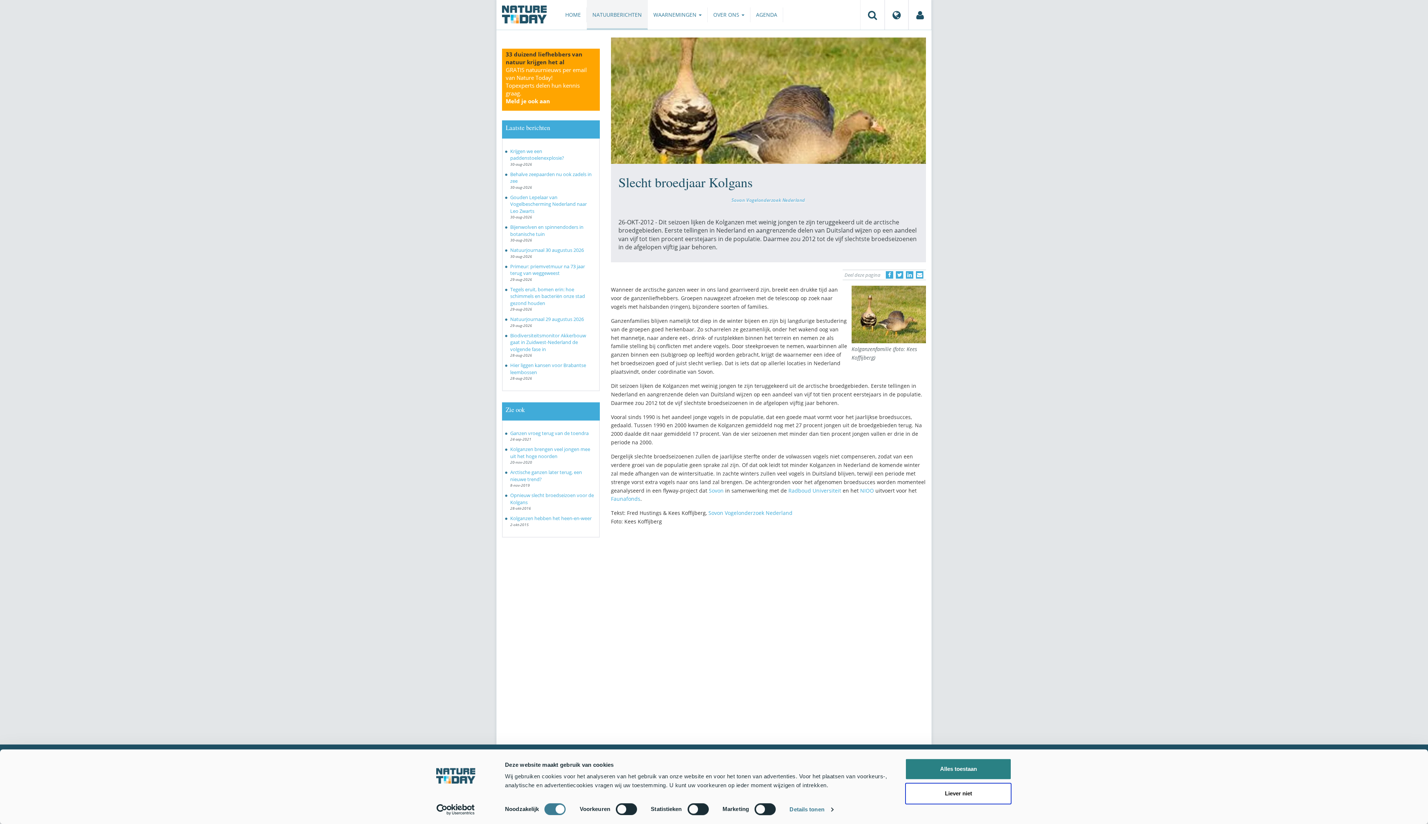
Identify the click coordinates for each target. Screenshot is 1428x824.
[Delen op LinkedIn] (909, 275)
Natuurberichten (617, 14)
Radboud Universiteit (814, 490)
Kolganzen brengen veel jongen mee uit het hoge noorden (550, 453)
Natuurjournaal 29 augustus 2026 (547, 319)
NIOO (867, 490)
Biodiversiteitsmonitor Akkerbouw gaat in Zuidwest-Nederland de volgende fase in (548, 342)
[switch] (626, 809)
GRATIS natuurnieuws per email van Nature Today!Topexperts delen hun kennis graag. (546, 85)
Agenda (766, 14)
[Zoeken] (872, 15)
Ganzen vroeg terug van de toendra (549, 433)
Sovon (716, 490)
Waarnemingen (675, 14)
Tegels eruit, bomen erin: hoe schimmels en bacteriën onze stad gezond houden (547, 296)
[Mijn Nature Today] (920, 15)
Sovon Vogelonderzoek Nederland (768, 200)
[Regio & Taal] (896, 15)
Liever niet (958, 793)
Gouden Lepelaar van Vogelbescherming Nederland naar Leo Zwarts (548, 204)
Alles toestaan (958, 769)
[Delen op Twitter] (899, 275)
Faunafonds (625, 498)
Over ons (727, 14)
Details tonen (806, 809)
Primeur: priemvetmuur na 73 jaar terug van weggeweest (547, 270)
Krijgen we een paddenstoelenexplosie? (537, 155)
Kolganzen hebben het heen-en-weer (551, 518)
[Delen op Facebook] (889, 275)
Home (573, 14)
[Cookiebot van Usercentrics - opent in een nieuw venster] (455, 809)
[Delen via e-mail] (919, 275)
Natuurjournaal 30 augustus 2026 (547, 250)
